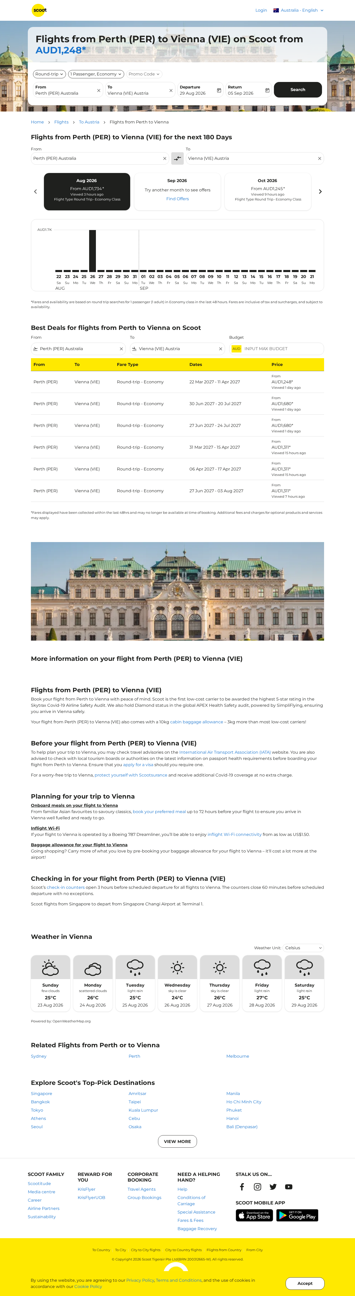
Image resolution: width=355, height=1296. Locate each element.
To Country (101, 1250)
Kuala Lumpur (143, 1110)
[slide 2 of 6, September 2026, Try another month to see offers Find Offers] (177, 191)
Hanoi (232, 1118)
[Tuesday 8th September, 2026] (202, 271)
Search (298, 89)
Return (235, 87)
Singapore (41, 1093)
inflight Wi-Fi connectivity (235, 834)
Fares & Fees (190, 1220)
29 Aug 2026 (193, 93)
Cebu (134, 1118)
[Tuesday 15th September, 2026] (261, 271)
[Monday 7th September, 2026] (193, 271)
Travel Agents (142, 1189)
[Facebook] (242, 1187)
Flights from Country (224, 1250)
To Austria (89, 122)
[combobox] (65, 93)
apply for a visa (138, 764)
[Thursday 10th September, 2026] (219, 271)
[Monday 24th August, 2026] (75, 271)
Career (35, 1200)
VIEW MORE (177, 1141)
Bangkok (40, 1101)
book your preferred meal (159, 811)
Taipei (135, 1101)
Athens (38, 1118)
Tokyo (37, 1110)
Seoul (37, 1126)
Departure (190, 87)
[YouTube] (288, 1187)
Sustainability (42, 1216)
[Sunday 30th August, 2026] (126, 271)
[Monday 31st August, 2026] (134, 271)
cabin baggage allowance (196, 721)
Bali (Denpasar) (242, 1126)
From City (254, 1250)
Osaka (135, 1126)
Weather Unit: (267, 947)
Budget (236, 337)
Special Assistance (196, 1212)
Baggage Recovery (197, 1228)
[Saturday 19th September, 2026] (295, 271)
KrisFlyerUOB (91, 1197)
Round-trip (46, 74)
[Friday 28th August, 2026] (109, 271)
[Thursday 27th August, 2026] (100, 271)
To (110, 87)
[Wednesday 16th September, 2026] (269, 271)
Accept (305, 1283)
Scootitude (39, 1183)
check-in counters (66, 887)
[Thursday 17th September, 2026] (278, 271)
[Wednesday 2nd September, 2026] (151, 271)
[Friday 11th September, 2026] (227, 271)
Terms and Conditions (179, 1280)
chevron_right (320, 191)
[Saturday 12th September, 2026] (236, 271)
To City (120, 1250)
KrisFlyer (86, 1189)
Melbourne (237, 1056)
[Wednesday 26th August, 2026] (92, 251)
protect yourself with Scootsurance (131, 775)
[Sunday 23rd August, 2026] (67, 271)
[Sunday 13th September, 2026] (244, 271)
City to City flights (145, 1250)
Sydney (39, 1056)
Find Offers (177, 198)
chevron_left (35, 191)
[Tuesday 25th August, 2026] (84, 271)
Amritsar (137, 1093)
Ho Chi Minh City (243, 1101)
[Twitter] (273, 1187)
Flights (61, 122)
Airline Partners (44, 1208)
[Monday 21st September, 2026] (312, 271)
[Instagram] (257, 1187)
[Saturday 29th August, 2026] (117, 271)
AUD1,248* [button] (61, 50)
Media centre (41, 1191)
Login (261, 10)
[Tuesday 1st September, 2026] (143, 271)
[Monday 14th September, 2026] (252, 271)
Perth (134, 1056)
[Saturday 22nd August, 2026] (58, 271)
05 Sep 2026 (240, 93)
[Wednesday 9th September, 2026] (210, 271)
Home (37, 122)
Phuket (234, 1110)
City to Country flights (183, 1250)
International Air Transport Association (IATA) (225, 752)
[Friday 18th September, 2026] (286, 271)
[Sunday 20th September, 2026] (303, 271)
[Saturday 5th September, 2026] (177, 271)
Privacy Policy (140, 1280)
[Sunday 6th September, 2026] (185, 271)
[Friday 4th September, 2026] (168, 271)
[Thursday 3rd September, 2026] (160, 271)
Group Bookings (144, 1197)
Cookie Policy (88, 1286)
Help (182, 1189)
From (40, 87)
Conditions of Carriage (191, 1200)
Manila (233, 1093)
